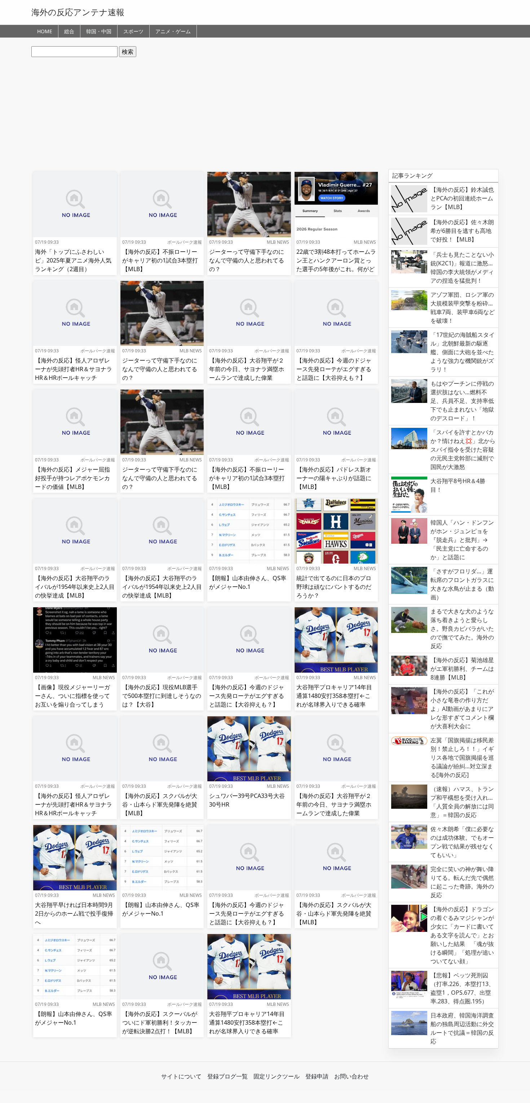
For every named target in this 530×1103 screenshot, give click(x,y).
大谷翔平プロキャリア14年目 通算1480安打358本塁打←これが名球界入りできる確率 (334, 695)
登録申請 (316, 1076)
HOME (44, 31)
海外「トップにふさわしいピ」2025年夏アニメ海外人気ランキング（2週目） (73, 260)
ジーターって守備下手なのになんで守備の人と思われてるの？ (246, 260)
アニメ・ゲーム (173, 31)
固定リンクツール (276, 1076)
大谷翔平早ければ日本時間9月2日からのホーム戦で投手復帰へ (74, 913)
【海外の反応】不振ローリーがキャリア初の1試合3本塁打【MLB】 (160, 260)
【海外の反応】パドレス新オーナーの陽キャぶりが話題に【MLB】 (333, 478)
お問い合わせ (351, 1076)
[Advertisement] (265, 113)
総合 (69, 31)
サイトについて (181, 1076)
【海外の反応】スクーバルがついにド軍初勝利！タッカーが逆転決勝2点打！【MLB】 (159, 1022)
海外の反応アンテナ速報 (77, 12)
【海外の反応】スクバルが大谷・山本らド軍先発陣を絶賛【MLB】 (159, 804)
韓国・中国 (98, 31)
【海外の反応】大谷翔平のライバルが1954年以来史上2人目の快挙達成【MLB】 (75, 586)
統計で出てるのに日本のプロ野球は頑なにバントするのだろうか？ (333, 586)
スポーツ (133, 31)
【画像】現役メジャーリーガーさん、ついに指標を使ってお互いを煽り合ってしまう (72, 695)
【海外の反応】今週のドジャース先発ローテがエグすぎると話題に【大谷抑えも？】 (333, 369)
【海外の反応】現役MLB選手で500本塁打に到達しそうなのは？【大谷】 (161, 695)
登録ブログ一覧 (227, 1076)
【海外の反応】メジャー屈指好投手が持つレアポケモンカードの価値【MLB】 (72, 478)
